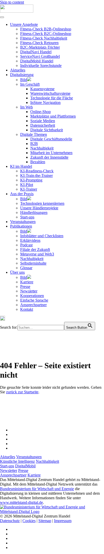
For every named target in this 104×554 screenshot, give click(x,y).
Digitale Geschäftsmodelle (51, 139)
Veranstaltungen (23, 221)
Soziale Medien (42, 121)
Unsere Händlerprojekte (39, 208)
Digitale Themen (33, 134)
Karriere (26, 282)
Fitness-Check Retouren (39, 43)
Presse (25, 286)
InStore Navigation (45, 102)
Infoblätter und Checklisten (41, 236)
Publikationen (21, 226)
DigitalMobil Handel (36, 61)
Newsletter (28, 291)
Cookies (29, 521)
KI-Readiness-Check (37, 171)
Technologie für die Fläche (51, 98)
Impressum (62, 521)
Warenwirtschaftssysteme (50, 93)
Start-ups (27, 217)
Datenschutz (10, 521)
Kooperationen (32, 295)
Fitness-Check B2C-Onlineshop (45, 33)
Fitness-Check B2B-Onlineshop (45, 29)
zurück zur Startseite (22, 392)
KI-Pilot (26, 184)
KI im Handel (21, 166)
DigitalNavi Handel (35, 52)
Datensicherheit (42, 125)
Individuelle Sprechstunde (41, 65)
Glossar (26, 268)
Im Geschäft (30, 84)
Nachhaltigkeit (42, 148)
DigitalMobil (25, 466)
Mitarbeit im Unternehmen (51, 153)
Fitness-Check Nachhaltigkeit (43, 38)
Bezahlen (37, 162)
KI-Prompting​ (31, 180)
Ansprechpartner (33, 305)
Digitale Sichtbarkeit (46, 130)
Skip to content (12, 2)
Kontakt (26, 309)
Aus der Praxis (22, 194)
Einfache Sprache (34, 300)
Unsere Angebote (24, 24)
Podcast (26, 245)
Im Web (26, 107)
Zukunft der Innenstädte (49, 157)
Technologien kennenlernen (42, 203)
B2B (34, 143)
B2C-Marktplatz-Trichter (40, 47)
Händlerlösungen (33, 212)
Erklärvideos (30, 240)
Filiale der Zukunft (35, 249)
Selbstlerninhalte (33, 263)
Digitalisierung (22, 74)
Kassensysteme (42, 89)
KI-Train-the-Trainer (36, 175)
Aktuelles (17, 70)
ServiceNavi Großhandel (40, 56)
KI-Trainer (28, 189)
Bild (23, 80)
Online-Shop (40, 111)
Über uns (17, 272)
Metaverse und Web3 (37, 254)
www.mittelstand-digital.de (21, 502)
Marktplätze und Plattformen (53, 116)
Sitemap (44, 521)
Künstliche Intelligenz (17, 461)
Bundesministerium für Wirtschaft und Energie (37, 489)
